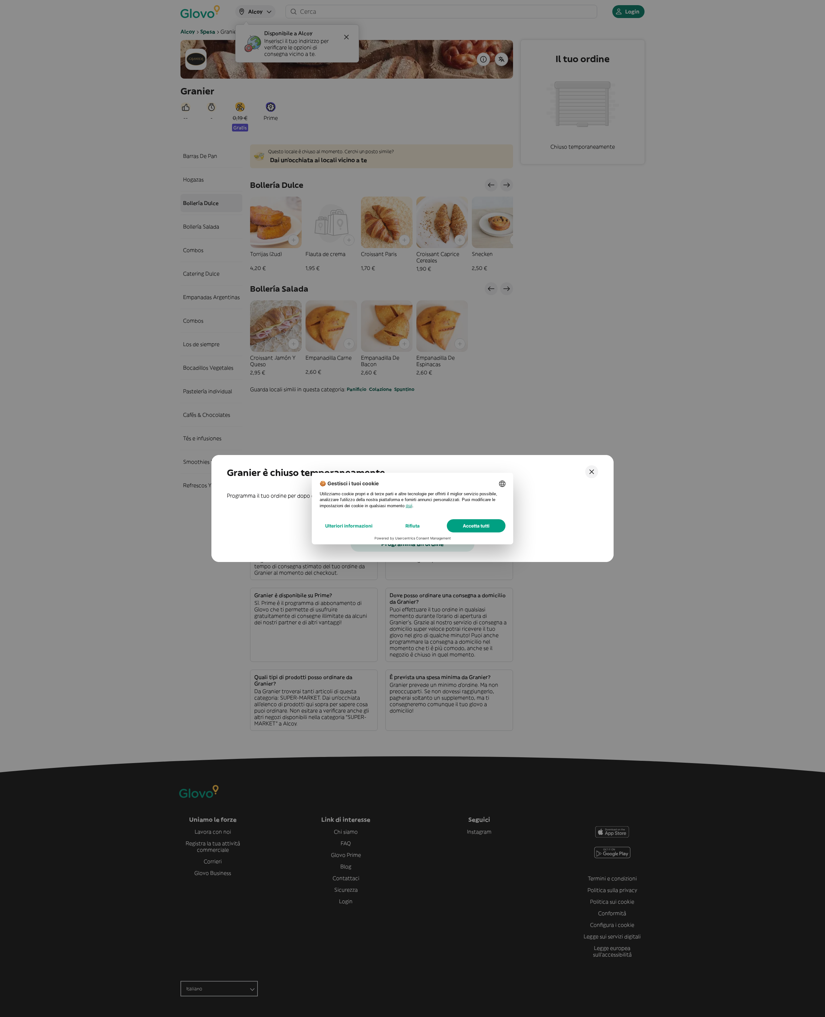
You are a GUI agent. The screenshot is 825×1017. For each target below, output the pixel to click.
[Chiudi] (591, 471)
